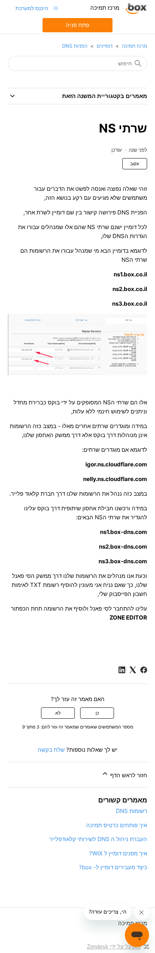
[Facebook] (143, 669)
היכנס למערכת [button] (31, 8)
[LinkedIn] (122, 669)
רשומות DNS (131, 810)
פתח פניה (77, 25)
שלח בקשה (51, 749)
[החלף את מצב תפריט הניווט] (55, 8)
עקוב (134, 163)
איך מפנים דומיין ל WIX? (118, 853)
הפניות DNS (74, 46)
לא (58, 713)
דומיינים (104, 46)
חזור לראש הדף (128, 775)
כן (97, 713)
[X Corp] (132, 669)
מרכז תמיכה (134, 46)
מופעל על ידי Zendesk (113, 946)
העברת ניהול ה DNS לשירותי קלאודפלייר (98, 839)
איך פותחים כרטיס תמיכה (116, 825)
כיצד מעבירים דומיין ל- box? (113, 867)
